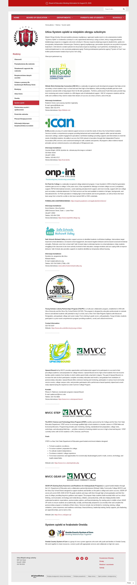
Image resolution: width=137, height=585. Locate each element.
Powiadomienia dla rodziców (24, 64)
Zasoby (17, 98)
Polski (129, 583)
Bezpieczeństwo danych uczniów (22, 77)
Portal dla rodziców (21, 114)
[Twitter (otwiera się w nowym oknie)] (81, 558)
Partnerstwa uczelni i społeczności (21, 108)
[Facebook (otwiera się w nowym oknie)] (77, 558)
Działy (101, 561)
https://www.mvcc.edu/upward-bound (70, 399)
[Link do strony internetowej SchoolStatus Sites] (37, 576)
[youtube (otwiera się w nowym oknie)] (86, 558)
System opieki (19, 103)
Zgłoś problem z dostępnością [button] (107, 576)
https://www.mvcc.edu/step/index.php (66, 463)
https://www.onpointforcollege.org (69, 218)
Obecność (18, 59)
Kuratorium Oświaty (106, 558)
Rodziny (58, 25)
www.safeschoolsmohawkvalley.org (70, 266)
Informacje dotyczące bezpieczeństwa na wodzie (23, 124)
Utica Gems (18, 94)
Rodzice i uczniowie (106, 564)
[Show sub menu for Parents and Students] (105, 17)
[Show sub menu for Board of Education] (48, 17)
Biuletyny (17, 89)
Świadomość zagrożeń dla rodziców (23, 70)
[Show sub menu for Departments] (72, 17)
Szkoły (101, 568)
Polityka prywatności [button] (80, 576)
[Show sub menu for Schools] (123, 17)
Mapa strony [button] (92, 576)
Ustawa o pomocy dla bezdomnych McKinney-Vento (24, 83)
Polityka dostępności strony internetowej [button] (59, 576)
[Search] (124, 9)
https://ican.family (64, 160)
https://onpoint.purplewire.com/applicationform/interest (88, 201)
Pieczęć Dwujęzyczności (23, 119)
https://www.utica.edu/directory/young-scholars (66, 328)
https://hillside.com (64, 110)
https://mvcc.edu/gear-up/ (62, 515)
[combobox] (130, 583)
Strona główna (49, 25)
